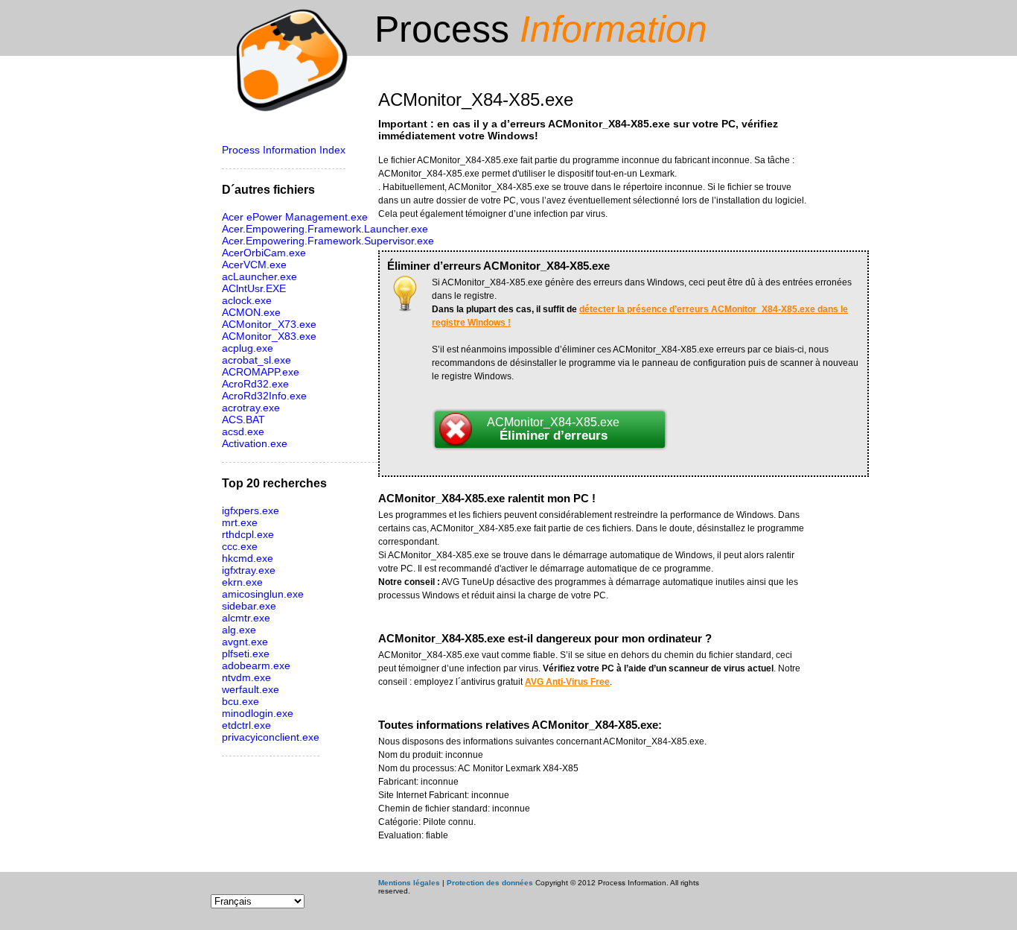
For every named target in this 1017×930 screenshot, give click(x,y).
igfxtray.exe (248, 570)
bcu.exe (240, 701)
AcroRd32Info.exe (264, 396)
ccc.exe (240, 546)
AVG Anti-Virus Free (567, 682)
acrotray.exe (251, 408)
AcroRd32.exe (255, 384)
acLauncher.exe (259, 276)
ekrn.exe (242, 582)
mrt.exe (240, 522)
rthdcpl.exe (248, 534)
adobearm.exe (256, 665)
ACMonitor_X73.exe (269, 324)
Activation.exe (254, 443)
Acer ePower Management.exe (295, 217)
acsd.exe (243, 431)
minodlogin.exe (257, 713)
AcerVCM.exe (254, 265)
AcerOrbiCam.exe (264, 253)
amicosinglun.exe (263, 594)
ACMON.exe (251, 312)
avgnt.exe (245, 642)
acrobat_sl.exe (256, 360)
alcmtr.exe (246, 618)
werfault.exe (250, 689)
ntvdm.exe (246, 677)
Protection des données (490, 883)
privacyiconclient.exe (270, 737)
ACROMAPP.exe (260, 372)
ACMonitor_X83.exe (269, 336)
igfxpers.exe (250, 510)
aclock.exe (247, 300)
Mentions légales (409, 883)
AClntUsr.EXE (254, 288)
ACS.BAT (243, 420)
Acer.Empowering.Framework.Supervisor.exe (328, 241)
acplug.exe (247, 348)
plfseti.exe (246, 653)
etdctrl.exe (246, 725)
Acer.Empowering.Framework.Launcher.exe (325, 229)
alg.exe (239, 630)
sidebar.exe (249, 606)
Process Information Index (283, 150)
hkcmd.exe (247, 558)
